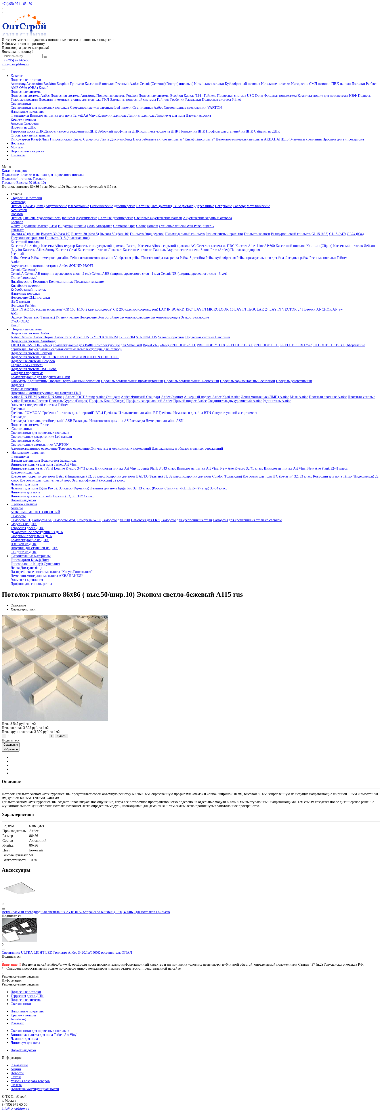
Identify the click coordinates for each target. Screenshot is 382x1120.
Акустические (56, 206)
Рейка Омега (20, 258)
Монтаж (17, 147)
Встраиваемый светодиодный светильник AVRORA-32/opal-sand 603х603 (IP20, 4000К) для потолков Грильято (86, 912)
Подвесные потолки (26, 79)
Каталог (17, 76)
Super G (208, 226)
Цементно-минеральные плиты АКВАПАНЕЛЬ (252, 139)
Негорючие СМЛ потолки (310, 83)
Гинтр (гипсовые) (179, 83)
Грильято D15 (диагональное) (67, 238)
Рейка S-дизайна (192, 258)
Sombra (152, 226)
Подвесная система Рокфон (117, 95)
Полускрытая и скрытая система (52, 349)
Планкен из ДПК (192, 131)
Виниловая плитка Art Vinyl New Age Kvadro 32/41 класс (220, 468)
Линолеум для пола (170, 115)
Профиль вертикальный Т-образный (191, 381)
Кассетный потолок (100, 83)
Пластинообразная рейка (160, 258)
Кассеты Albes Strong (39, 250)
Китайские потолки (209, 83)
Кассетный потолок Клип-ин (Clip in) (304, 246)
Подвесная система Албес (30, 95)
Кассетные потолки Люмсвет (100, 250)
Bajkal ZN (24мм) (156, 345)
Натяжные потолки (275, 83)
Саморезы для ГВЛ (116, 520)
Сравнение (11, 744)
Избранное (11, 749)
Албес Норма (43, 337)
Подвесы (364, 95)
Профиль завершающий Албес (149, 401)
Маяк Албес (299, 397)
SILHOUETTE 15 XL (329, 345)
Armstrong (18, 83)
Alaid (53, 226)
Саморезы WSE (89, 520)
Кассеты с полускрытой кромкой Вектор (106, 246)
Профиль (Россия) (34, 401)
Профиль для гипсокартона (343, 139)
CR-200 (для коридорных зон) (135, 309)
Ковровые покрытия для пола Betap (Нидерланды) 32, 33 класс (58, 476)
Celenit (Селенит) (153, 83)
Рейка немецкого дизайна (50, 258)
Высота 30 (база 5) (85, 234)
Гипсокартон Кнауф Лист (30, 139)
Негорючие (223, 206)
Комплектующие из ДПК (159, 131)
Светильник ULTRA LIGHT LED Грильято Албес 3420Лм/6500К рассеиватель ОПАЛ (67, 952)
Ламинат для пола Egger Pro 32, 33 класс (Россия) (127, 488)
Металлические (258, 206)
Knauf (43, 87)
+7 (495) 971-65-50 (15, 60)
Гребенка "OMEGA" (26, 413)
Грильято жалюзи (257, 234)
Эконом (16, 206)
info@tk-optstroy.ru (15, 64)
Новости (17, 1073)
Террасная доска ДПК (27, 131)
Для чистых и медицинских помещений (120, 448)
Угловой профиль (171, 337)
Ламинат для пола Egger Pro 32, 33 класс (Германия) (50, 488)
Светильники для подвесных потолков (40, 107)
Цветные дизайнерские (115, 218)
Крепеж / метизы (23, 119)
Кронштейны (37, 381)
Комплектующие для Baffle (73, 345)
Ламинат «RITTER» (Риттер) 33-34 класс (196, 488)
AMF (14, 87)
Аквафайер (104, 226)
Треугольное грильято (27, 238)
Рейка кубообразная (221, 258)
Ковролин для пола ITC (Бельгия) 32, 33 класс (277, 476)
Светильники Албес (147, 107)
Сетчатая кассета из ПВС (216, 246)
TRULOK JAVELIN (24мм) (31, 345)
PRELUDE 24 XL (183, 345)
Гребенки (177, 99)
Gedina (141, 226)
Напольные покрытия (27, 111)
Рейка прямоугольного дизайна (260, 258)
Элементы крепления (305, 139)
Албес (134, 83)
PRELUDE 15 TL (266, 345)
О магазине (19, 1065)
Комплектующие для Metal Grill (118, 345)
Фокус (15, 226)
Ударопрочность (48, 218)
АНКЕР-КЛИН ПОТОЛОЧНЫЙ (35, 512)
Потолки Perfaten (364, 83)
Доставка (18, 143)
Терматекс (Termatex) (39, 317)
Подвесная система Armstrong (73, 95)
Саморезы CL (21, 520)
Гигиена (29, 218)
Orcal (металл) (161, 206)
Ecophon (63, 83)
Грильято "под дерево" (147, 234)
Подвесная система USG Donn (240, 95)
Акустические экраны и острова (207, 218)
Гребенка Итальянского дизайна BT (131, 413)
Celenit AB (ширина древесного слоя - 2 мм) (58, 273)
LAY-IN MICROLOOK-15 (213, 309)
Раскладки (193, 99)
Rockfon (50, 83)
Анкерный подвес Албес (203, 397)
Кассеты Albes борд (25, 246)
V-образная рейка (127, 258)
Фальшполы (20, 115)
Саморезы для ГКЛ (145, 520)
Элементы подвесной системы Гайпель (139, 99)
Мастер (42, 226)
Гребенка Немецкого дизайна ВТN (185, 413)
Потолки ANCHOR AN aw (322, 309)
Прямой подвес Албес (190, 401)
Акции (16, 1069)
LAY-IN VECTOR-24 (285, 309)
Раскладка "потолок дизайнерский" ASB (41, 421)
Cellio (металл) (184, 206)
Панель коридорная (245, 250)
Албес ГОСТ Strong (80, 397)
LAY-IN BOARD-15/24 (176, 309)
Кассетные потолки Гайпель (144, 250)
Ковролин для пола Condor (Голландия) (212, 476)
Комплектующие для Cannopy (99, 349)
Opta (131, 226)
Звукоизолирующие (165, 317)
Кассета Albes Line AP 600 (255, 246)
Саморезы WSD (64, 520)
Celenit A (17, 273)
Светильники (21, 103)
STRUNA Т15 (146, 337)
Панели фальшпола (25, 460)
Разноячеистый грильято (224, 234)
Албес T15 (81, 337)
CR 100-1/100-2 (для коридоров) (88, 309)
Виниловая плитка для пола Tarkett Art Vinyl (63, 115)
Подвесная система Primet (221, 99)
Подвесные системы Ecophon (161, 95)
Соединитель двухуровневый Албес (235, 401)
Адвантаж (28, 226)
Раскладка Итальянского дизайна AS (101, 421)
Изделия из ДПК (23, 127)
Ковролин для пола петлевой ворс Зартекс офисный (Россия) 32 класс (72, 480)
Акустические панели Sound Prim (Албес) (197, 250)
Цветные (143, 206)
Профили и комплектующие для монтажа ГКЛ (74, 99)
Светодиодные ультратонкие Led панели (101, 107)
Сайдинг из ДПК (267, 131)
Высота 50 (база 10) (114, 234)
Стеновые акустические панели (158, 218)
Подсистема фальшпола (58, 460)
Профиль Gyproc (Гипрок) (68, 401)
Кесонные (40, 281)
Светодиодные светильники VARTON (193, 107)
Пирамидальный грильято (185, 234)
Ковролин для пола (111, 115)
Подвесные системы (26, 91)
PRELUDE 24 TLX (211, 345)
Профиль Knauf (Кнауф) (107, 401)
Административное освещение (34, 448)
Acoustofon (34, 83)
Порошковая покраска (27, 151)
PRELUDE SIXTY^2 (296, 345)
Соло (91, 226)
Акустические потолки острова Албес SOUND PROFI (52, 265)
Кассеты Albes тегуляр (58, 246)
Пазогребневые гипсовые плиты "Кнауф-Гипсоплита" (174, 139)
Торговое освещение (74, 448)
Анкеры (17, 123)
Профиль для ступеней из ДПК (229, 131)
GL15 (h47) (337, 234)
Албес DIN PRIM (24, 397)
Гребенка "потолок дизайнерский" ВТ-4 (72, 413)
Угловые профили (24, 99)
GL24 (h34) (355, 234)
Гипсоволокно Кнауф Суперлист (74, 139)
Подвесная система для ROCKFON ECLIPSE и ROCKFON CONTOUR (65, 357)
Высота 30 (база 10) (55, 234)
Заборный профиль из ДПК (118, 131)
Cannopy (239, 206)
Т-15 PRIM (127, 337)
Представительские (89, 281)
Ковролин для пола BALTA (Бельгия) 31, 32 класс (143, 476)
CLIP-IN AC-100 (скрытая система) (37, 309)
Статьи (16, 1077)
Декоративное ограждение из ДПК (70, 131)
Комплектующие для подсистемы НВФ (327, 95)
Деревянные (204, 206)
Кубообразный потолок (242, 83)
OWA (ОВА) (28, 87)
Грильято (77, 83)
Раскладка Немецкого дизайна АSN (156, 421)
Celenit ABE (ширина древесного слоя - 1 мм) (126, 273)
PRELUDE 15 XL (239, 345)
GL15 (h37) (319, 234)
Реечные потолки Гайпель (329, 258)
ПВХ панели (341, 83)
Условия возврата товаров (30, 1081)
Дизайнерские (124, 206)
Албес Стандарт (108, 397)
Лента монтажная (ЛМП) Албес (265, 397)
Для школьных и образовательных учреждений (187, 448)
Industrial (68, 218)
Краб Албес (231, 397)
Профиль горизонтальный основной (247, 381)
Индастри (65, 226)
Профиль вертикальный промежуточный (132, 381)
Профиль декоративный (294, 381)
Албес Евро (63, 337)
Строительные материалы (30, 135)
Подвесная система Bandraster (207, 337)
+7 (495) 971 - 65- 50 (17, 4)
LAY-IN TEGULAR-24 (251, 309)
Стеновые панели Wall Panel (180, 226)
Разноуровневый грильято (291, 234)
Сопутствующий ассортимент (234, 413)
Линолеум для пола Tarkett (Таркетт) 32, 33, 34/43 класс (52, 496)
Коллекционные (61, 281)
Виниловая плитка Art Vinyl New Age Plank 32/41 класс (306, 468)
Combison (120, 226)
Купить (61, 736)
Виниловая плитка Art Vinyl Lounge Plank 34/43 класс (135, 468)
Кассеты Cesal (66, 250)
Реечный (122, 83)
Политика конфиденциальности (35, 1089)
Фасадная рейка (297, 258)
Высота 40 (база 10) (25, 234)
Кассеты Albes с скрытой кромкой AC (167, 246)
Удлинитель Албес (277, 401)
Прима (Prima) (34, 206)
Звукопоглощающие (135, 317)
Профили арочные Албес (328, 397)
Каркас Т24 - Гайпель (200, 95)
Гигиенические (101, 206)
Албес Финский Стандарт (140, 397)
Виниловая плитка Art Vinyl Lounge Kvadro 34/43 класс (52, 468)
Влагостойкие (78, 206)
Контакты (18, 155)
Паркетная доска (198, 115)
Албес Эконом (21, 337)
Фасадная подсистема (280, 95)
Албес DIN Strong (51, 397)
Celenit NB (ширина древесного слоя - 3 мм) (194, 273)
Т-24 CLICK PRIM (104, 337)
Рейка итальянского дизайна (91, 258)
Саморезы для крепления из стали (186, 520)
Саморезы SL (42, 520)
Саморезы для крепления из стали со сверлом (247, 520)
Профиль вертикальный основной (74, 381)
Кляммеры (19, 381)
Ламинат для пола (141, 115)
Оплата (16, 1085)
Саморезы (31, 123)
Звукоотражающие (195, 317)
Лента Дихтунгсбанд (116, 139)
